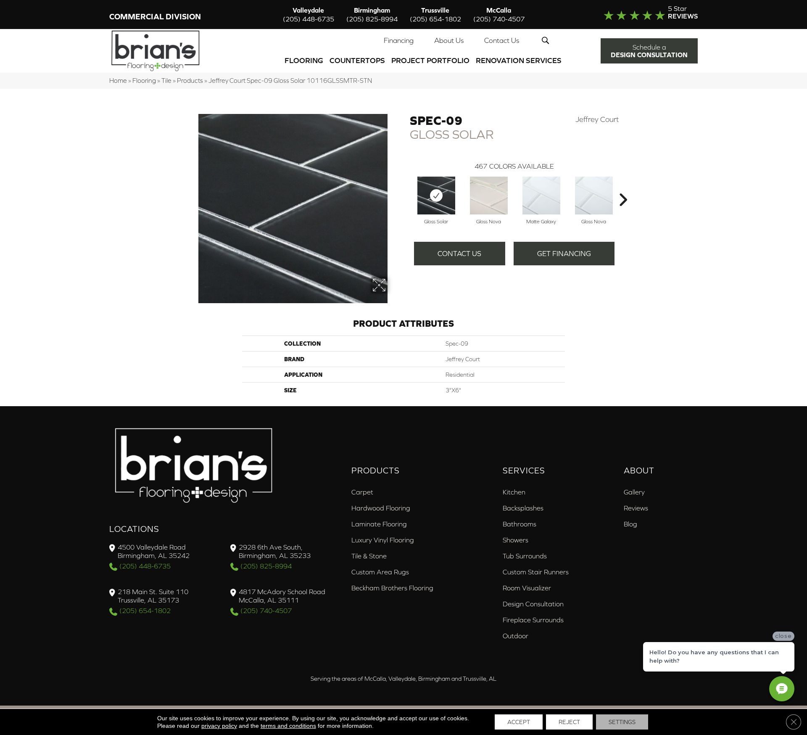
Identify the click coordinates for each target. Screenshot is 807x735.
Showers (515, 540)
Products (190, 80)
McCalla (499, 14)
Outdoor (515, 636)
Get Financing (564, 253)
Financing (399, 40)
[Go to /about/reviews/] (633, 14)
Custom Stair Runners (536, 572)
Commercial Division (155, 17)
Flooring (304, 60)
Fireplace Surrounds (533, 620)
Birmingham (372, 14)
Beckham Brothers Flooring (392, 588)
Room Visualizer (527, 588)
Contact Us (501, 40)
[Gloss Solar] (436, 195)
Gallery (634, 492)
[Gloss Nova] (489, 195)
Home (118, 80)
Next (623, 187)
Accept (518, 722)
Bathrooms (519, 524)
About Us (449, 40)
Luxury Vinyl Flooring (382, 540)
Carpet (362, 492)
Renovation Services (519, 60)
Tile (166, 80)
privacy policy (219, 725)
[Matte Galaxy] (541, 195)
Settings (622, 722)
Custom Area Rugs (380, 572)
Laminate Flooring (379, 524)
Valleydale (308, 14)
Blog (630, 524)
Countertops (357, 60)
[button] (547, 40)
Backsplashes (523, 508)
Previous (405, 187)
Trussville (435, 14)
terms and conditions (288, 725)
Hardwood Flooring (380, 508)
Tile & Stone (369, 556)
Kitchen (514, 492)
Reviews (636, 508)
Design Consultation (533, 604)
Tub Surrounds (525, 556)
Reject (569, 722)
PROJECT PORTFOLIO (430, 60)
